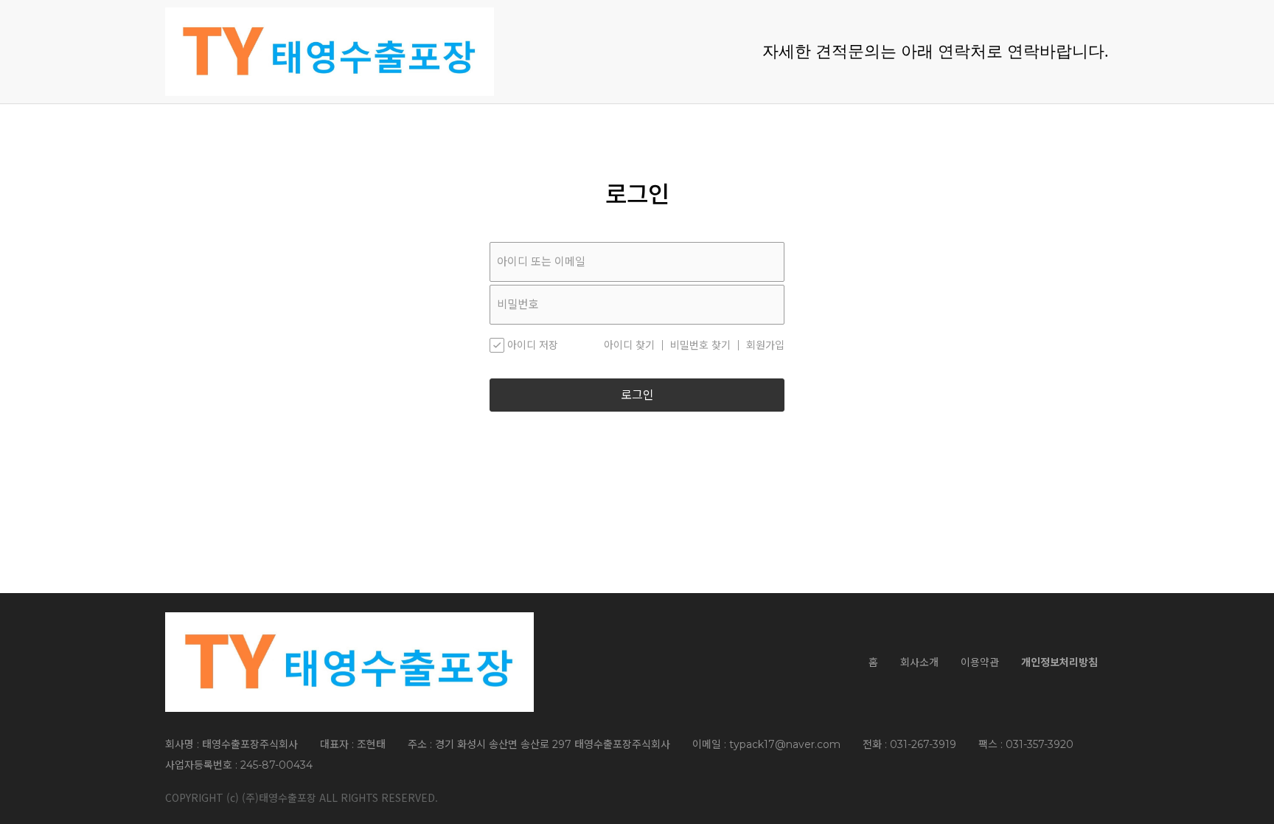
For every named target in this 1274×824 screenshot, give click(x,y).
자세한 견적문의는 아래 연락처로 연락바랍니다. (935, 51)
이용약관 (980, 662)
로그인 (637, 395)
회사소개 (919, 662)
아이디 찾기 (629, 345)
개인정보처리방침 (1059, 662)
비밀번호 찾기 (700, 345)
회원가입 (765, 345)
